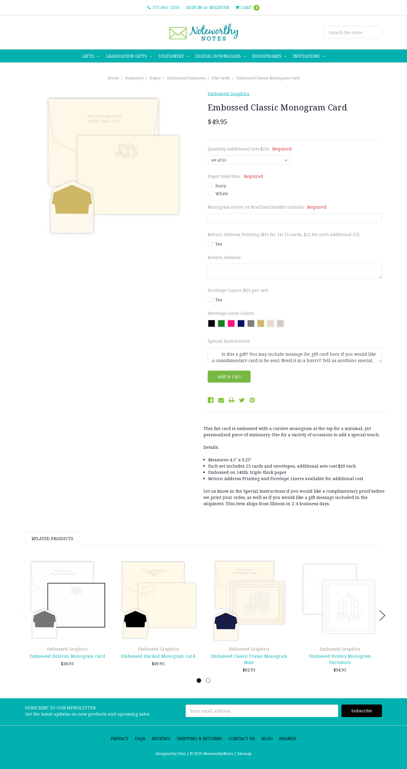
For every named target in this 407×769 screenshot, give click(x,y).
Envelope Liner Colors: (231, 313)
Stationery (172, 56)
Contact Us (242, 738)
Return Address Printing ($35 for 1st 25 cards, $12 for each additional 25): (284, 234)
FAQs (140, 738)
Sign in (194, 7)
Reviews (161, 738)
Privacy (119, 738)
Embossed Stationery (186, 78)
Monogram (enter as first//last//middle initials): (267, 207)
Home (113, 78)
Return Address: (224, 257)
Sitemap (243, 753)
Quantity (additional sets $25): (250, 149)
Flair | (183, 753)
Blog (267, 738)
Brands (287, 738)
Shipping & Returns (199, 738)
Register (219, 7)
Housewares (267, 56)
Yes (218, 244)
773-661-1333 (165, 7)
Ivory (220, 186)
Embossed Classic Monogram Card (267, 78)
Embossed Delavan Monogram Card (67, 656)
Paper (155, 78)
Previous (25, 615)
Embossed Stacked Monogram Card (158, 656)
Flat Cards (221, 78)
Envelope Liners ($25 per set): (238, 290)
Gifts (88, 56)
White (221, 193)
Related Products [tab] (52, 538)
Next (382, 615)
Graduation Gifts (127, 56)
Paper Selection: (235, 176)
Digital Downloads (218, 56)
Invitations (307, 56)
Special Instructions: (229, 341)
